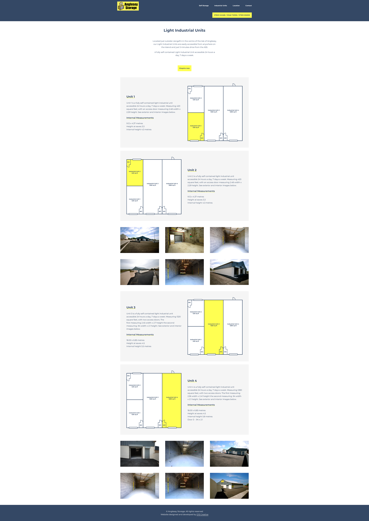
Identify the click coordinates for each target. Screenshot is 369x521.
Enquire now (184, 68)
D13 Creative (202, 514)
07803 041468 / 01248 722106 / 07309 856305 (232, 15)
